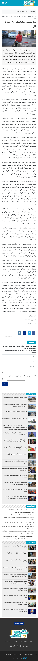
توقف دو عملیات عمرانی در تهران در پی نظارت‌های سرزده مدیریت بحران (15, 568)
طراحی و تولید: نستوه (18, 658)
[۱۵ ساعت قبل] (32, 470)
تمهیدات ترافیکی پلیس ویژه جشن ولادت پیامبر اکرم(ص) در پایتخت (15, 448)
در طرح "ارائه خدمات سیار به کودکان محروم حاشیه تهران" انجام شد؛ (19, 17)
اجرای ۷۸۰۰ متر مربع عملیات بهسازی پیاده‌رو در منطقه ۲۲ (15, 476)
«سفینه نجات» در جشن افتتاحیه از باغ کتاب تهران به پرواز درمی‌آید (18, 539)
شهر (28, 3)
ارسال (5, 384)
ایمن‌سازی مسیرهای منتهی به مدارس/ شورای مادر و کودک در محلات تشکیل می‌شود (14, 582)
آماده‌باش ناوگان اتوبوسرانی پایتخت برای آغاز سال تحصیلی (15, 490)
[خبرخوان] (14, 646)
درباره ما (7, 641)
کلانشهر (18, 11)
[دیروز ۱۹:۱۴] (32, 427)
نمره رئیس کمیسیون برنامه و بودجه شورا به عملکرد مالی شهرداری (14, 469)
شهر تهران (14, 654)
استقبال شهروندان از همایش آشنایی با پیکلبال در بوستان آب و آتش (18, 531)
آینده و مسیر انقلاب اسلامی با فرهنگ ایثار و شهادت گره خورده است (14, 434)
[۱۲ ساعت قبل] (32, 448)
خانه (31, 641)
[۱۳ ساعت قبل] (32, 456)
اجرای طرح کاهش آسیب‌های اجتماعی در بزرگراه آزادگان (21, 510)
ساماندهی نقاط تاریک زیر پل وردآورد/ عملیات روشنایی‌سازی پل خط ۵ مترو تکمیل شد (16, 497)
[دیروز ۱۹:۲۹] (32, 434)
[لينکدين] (26, 646)
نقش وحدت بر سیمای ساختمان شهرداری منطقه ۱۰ (14, 419)
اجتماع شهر (24, 11)
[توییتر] (23, 646)
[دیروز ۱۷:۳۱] (32, 477)
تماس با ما (15, 641)
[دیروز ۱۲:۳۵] (32, 406)
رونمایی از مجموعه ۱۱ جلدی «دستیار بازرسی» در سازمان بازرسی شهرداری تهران (15, 483)
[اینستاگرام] (17, 646)
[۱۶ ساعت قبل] (32, 420)
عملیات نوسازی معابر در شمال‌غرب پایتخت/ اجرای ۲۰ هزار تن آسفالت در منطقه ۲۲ (15, 405)
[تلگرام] (20, 646)
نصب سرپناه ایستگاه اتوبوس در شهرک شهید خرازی (16, 462)
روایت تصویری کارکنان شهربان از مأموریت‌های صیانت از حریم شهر (18, 536)
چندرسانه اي (23, 641)
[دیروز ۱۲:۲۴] (32, 491)
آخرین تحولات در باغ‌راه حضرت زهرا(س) (17, 454)
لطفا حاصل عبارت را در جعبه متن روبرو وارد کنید (22, 376)
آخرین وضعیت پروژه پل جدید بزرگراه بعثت (16, 411)
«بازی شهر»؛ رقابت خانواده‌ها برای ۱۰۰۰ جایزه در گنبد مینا (20, 515)
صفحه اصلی (32, 11)
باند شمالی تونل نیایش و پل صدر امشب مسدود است (21, 534)
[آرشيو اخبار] (11, 646)
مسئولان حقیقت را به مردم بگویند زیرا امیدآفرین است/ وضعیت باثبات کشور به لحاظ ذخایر (15, 441)
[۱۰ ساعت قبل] (32, 498)
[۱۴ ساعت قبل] (32, 399)
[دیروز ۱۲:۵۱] (32, 441)
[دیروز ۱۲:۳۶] (32, 463)
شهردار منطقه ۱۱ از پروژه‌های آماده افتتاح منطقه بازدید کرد (15, 398)
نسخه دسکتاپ (19, 623)
